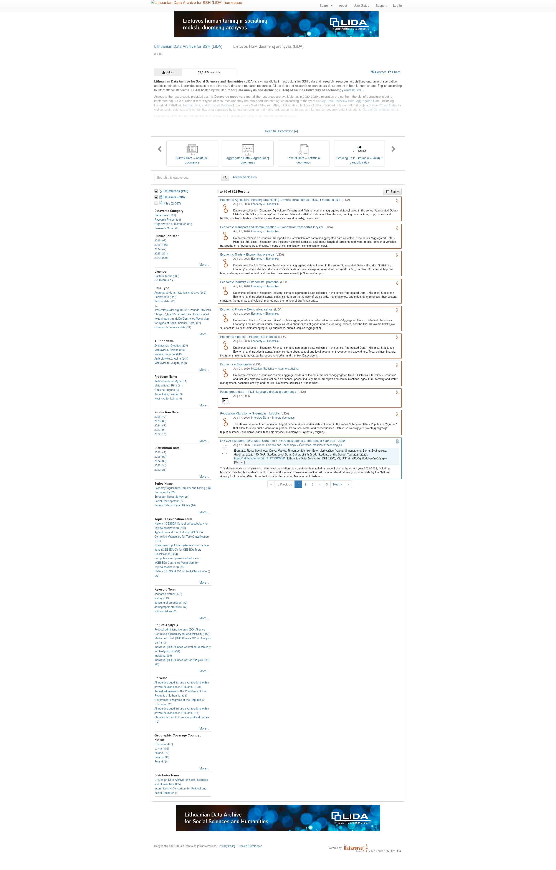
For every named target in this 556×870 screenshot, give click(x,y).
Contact (380, 72)
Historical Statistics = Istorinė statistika (274, 368)
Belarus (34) (161, 757)
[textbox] (187, 177)
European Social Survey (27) (171, 497)
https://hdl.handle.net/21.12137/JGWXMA (259, 458)
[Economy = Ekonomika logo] (225, 372)
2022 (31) (160, 470)
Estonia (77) (161, 753)
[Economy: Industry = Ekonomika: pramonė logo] (225, 290)
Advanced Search (244, 177)
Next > (337, 484)
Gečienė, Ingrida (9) (166, 390)
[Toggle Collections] (156, 190)
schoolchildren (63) (165, 611)
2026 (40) (160, 417)
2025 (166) (161, 245)
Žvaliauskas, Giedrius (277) (171, 345)
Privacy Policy (227, 846)
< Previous (284, 484)
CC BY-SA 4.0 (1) (164, 280)
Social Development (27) (169, 501)
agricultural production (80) (170, 602)
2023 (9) (159, 430)
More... (204, 264)
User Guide (361, 5)
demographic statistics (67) (170, 607)
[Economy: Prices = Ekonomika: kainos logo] (225, 317)
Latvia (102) (161, 748)
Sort (393, 191)
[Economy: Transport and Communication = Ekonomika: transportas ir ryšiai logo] (225, 235)
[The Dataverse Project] (356, 847)
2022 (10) (160, 434)
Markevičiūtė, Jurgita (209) (170, 363)
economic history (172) (168, 594)
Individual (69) (163, 655)
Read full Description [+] (281, 131)
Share (395, 72)
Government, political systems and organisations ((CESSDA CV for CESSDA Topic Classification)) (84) (181, 549)
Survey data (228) (165, 297)
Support (381, 5)
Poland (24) (161, 761)
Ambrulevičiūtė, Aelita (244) (171, 358)
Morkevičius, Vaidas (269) (169, 350)
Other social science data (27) (172, 327)
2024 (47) (160, 249)
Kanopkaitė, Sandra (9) (168, 394)
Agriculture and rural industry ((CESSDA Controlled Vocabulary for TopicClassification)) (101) (182, 536)
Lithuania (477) (163, 744)
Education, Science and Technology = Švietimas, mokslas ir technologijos (297, 445)
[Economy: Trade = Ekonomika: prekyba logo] (225, 263)
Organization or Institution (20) (173, 224)
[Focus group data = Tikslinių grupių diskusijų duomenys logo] (225, 400)
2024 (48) (160, 425)
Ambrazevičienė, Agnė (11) (170, 381)
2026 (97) (160, 240)
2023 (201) (161, 253)
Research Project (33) (167, 219)
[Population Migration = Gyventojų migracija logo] (225, 421)
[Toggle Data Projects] (156, 196)
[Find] (225, 177)
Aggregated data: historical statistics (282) (180, 292)
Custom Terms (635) (166, 276)
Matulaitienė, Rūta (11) (168, 385)
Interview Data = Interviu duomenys (273, 417)
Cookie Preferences (250, 846)
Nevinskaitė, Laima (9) (168, 398)
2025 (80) (160, 457)
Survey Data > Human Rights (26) (175, 505)
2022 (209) (161, 258)
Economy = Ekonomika (265, 204)
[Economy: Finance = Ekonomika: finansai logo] (225, 345)
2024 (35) (160, 461)
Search (325, 5)
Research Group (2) (166, 228)
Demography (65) (164, 492)
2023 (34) (160, 465)
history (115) (162, 598)
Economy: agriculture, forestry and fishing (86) (182, 488)
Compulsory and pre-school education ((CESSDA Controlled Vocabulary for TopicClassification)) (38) (177, 562)
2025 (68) (160, 421)
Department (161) (165, 215)
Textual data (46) (164, 301)
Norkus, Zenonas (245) (168, 354)
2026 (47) (160, 452)
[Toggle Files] (156, 202)
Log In (397, 5)
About (343, 5)
